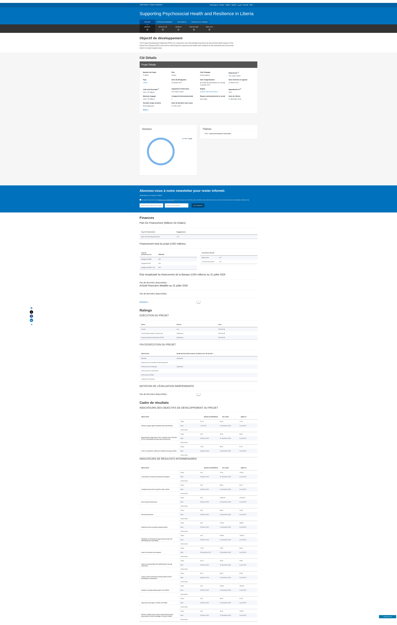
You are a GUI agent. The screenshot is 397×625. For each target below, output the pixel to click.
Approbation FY (235, 89)
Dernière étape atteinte (152, 103)
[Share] (31, 316)
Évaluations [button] (193, 27)
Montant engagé (149, 96)
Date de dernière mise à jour (182, 103)
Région (202, 89)
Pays (144, 80)
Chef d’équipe (205, 72)
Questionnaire (387, 617)
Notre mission (144, 5)
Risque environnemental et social (212, 96)
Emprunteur (234, 72)
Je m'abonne (198, 205)
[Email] (31, 308)
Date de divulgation (179, 80)
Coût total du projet (151, 89)
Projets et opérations (156, 5)
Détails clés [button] (163, 27)
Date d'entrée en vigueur (238, 80)
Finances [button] (178, 27)
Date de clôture (234, 96)
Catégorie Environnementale (182, 96)
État (173, 72)
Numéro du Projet (149, 72)
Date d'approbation (207, 80)
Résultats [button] (209, 27)
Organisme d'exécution (180, 89)
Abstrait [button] (147, 27)
